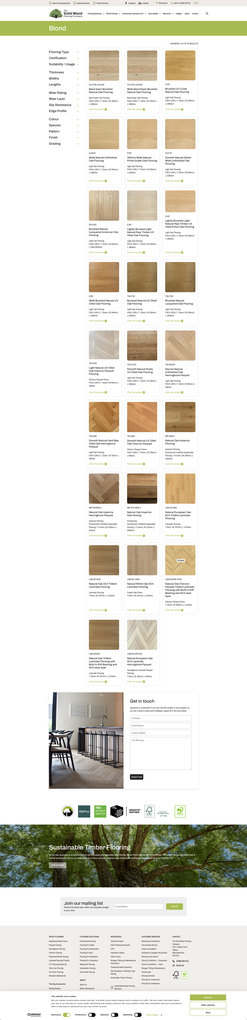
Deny (208, 1012)
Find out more (57, 865)
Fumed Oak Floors (134, 592)
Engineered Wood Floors (58, 941)
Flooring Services (148, 975)
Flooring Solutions (95, 13)
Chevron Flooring (55, 952)
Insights (179, 13)
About (187, 13)
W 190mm (113, 101)
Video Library (116, 956)
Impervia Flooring (172, 449)
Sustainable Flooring (87, 968)
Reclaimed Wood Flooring (58, 956)
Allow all (208, 997)
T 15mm (104, 101)
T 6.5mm (177, 455)
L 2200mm (131, 172)
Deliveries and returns (150, 956)
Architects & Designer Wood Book (154, 952)
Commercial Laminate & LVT (133, 13)
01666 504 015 (185, 3)
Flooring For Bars (86, 952)
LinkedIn (145, 3)
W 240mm (151, 101)
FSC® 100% (94, 101)
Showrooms (162, 3)
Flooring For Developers (89, 956)
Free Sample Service (149, 945)
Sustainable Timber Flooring (121, 977)
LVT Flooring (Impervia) (58, 964)
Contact (195, 13)
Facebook (131, 3)
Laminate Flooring (172, 524)
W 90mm (112, 382)
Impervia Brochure (83, 3)
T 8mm (168, 527)
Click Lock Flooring (56, 968)
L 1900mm (93, 104)
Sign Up (174, 906)
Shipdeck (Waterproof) (57, 975)
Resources (167, 13)
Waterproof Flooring (87, 964)
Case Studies (153, 13)
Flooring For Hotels (87, 945)
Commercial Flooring (87, 941)
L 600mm (131, 455)
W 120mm (151, 452)
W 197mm (176, 527)
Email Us (180, 965)
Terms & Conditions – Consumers (154, 960)
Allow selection (208, 1005)
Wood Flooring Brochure (61, 3)
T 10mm (168, 604)
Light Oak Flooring (172, 97)
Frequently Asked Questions (121, 967)
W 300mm (151, 169)
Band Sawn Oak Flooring (99, 97)
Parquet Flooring (55, 945)
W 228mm (186, 455)
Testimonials (146, 972)
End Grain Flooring (56, 972)
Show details (152, 1015)
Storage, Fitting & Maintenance (153, 968)
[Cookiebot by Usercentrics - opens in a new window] (34, 1015)
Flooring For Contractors (89, 960)
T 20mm (142, 169)
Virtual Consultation (149, 948)
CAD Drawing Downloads (120, 945)
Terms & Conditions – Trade (152, 964)
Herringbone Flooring (57, 948)
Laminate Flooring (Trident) (59, 960)
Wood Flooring (112, 13)
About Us (83, 984)
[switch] (92, 1015)
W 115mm (148, 527)
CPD (112, 948)
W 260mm (189, 172)
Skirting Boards (54, 988)
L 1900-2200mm (95, 247)
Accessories (132, 521)
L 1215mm (186, 527)
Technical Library (117, 941)
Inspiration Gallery (117, 952)
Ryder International (87, 988)
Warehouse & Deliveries (151, 941)
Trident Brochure (102, 3)
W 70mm (112, 455)
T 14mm (142, 380)
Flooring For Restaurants (89, 948)
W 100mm (138, 676)
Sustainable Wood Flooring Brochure (124, 987)
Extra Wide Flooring (87, 972)
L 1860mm (131, 104)
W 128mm (110, 527)
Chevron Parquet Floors (98, 379)
